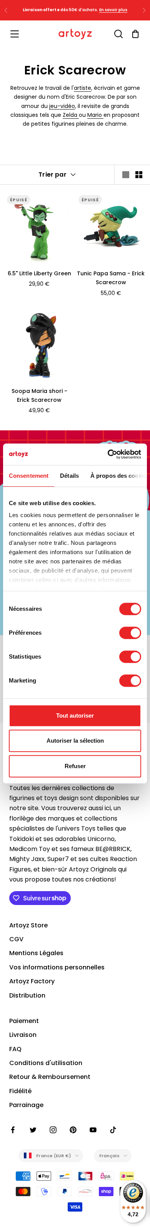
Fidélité (20, 1091)
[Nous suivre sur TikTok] (113, 1130)
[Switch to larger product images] (125, 175)
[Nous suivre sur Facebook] (13, 1130)
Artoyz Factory (32, 981)
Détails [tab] (69, 475)
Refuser (75, 766)
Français (109, 1156)
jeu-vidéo (62, 106)
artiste (82, 88)
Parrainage (26, 1105)
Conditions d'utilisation (45, 1062)
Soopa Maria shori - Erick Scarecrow (39, 395)
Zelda (71, 115)
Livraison (23, 1034)
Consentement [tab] (28, 475)
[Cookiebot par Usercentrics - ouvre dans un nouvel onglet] (108, 454)
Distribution (27, 995)
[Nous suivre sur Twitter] (33, 1130)
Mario (95, 115)
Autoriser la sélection (75, 740)
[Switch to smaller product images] (138, 175)
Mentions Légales (36, 953)
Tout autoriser (75, 715)
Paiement (24, 1020)
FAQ (15, 1049)
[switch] (130, 633)
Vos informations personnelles (57, 967)
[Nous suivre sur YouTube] (93, 1130)
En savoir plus (113, 10)
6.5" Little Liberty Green (39, 273)
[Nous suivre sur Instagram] (53, 1130)
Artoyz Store (28, 925)
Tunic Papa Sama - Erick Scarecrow (111, 278)
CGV (16, 939)
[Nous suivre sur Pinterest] (73, 1130)
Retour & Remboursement (49, 1076)
